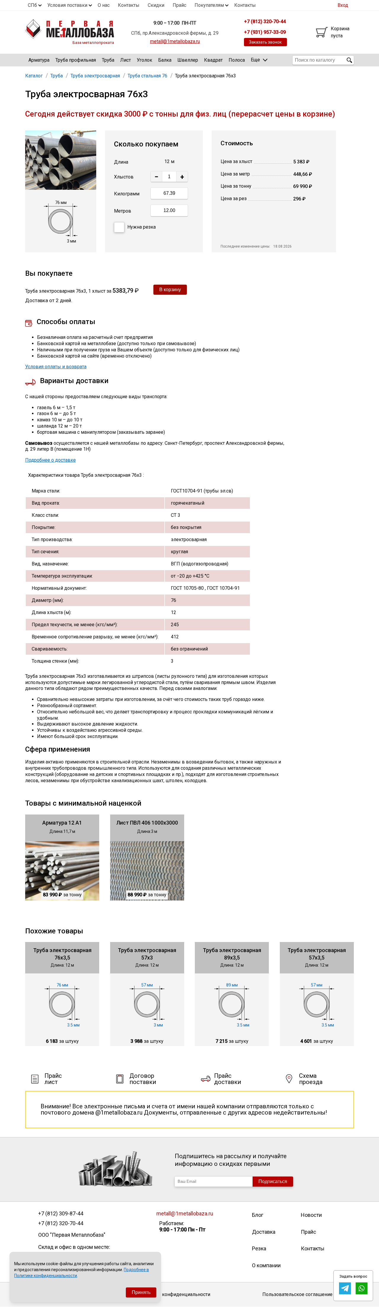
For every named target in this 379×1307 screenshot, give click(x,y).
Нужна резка (141, 227)
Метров (122, 211)
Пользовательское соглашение (297, 1294)
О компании (266, 1265)
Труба (108, 60)
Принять (141, 1292)
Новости (311, 1215)
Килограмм (126, 194)
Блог (257, 1215)
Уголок (144, 60)
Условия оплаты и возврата (55, 366)
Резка (259, 1248)
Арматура (38, 60)
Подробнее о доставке (50, 460)
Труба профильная (75, 60)
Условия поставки (67, 5)
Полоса (237, 60)
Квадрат (213, 60)
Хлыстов (124, 177)
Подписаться (272, 1181)
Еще (255, 60)
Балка (164, 60)
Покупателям (209, 5)
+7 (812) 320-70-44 (60, 1223)
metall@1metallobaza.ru (175, 41)
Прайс (179, 5)
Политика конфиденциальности (174, 1294)
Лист (125, 60)
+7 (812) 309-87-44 (60, 1214)
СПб (32, 5)
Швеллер (187, 60)
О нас (104, 5)
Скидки (156, 5)
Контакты (128, 5)
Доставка (263, 1232)
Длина (121, 162)
